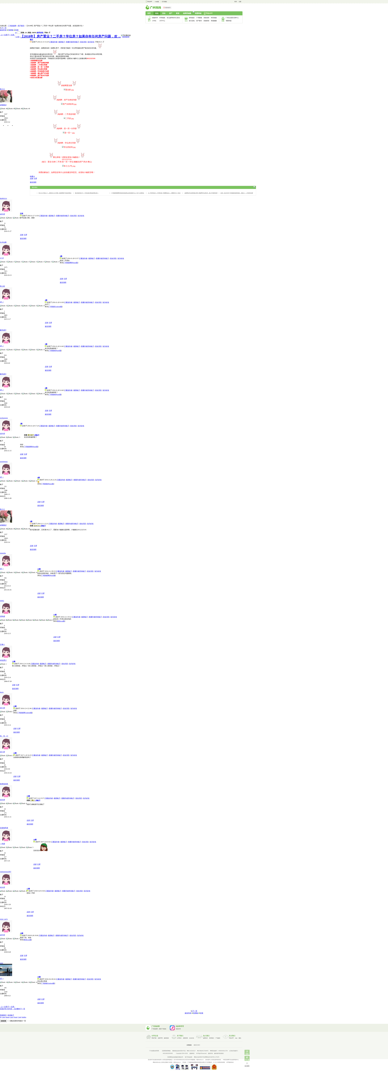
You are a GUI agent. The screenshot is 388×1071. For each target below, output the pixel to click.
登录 (235, 1)
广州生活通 (229, 17)
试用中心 (236, 17)
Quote (15, 1017)
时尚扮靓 (214, 17)
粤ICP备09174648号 (202, 1050)
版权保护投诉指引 (219, 1053)
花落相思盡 (4, 828)
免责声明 (160, 1038)
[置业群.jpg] (69, 90)
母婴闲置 (228, 21)
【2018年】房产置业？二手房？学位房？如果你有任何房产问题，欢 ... (71, 36)
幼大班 (2, 800)
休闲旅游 (192, 17)
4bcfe (2, 692)
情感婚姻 (214, 21)
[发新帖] (10, 30)
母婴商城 (198, 13)
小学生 (154, 21)
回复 (31, 178)
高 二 (2, 302)
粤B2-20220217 (191, 1050)
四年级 (2, 616)
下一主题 (11, 35)
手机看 (247, 1060)
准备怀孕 (155, 17)
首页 (149, 13)
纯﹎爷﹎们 (4, 736)
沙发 (21, 213)
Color (3, 1017)
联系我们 (211, 1038)
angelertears (4, 461)
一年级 (2, 844)
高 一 (2, 477)
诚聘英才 (205, 1038)
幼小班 (2, 708)
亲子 (149, 21)
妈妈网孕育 (180, 1026)
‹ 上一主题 (3, 35)
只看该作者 (53, 42)
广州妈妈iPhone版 (55, 350)
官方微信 (164, 1)
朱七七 (2, 89)
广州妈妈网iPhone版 (71, 263)
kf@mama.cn (199, 1059)
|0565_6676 (4, 919)
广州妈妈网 (12, 26)
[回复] (16, 30)
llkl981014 (3, 198)
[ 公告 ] (17, 37)
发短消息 (83, 42)
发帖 (247, 1054)
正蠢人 (2, 644)
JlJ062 (2, 601)
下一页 (4, 28)
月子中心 (162, 21)
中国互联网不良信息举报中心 (231, 1059)
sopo (1, 963)
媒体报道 (166, 1038)
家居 (177, 13)
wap (236, 1038)
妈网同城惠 (187, 13)
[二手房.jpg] (69, 118)
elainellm (3, 553)
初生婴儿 (3, 660)
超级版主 (3, 105)
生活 (186, 21)
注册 (240, 1)
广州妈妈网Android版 (24, 713)
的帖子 (33, 435)
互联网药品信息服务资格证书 (175, 1057)
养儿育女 (177, 17)
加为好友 (91, 42)
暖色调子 (3, 330)
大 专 (2, 258)
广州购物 (199, 17)
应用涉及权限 (221, 1062)
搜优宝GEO (197, 1045)
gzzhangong (4, 418)
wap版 (157, 1)
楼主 (31, 39)
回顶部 (247, 1066)
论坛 (156, 13)
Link (11, 1017)
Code (19, 1017)
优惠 (222, 21)
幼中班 (2, 214)
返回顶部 (33, 182)
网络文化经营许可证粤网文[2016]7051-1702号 (206, 1057)
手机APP (149, 1)
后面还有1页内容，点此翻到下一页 (12, 1009)
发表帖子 (11, 1015)
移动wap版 (61, 621)
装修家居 (206, 21)
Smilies (24, 1017)
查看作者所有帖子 (72, 42)
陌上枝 (2, 286)
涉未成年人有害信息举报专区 (213, 1059)
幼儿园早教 (170, 17)
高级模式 (3, 1015)
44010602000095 (168, 1053)
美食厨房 (206, 17)
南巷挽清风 (4, 784)
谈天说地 (192, 21)
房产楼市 (199, 21)
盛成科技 (192, 1053)
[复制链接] (125, 37)
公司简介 (179, 1038)
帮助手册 (154, 1038)
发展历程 (185, 1038)
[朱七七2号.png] (68, 166)
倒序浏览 (40, 32)
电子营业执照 (188, 1057)
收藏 (32, 176)
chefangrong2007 (5, 872)
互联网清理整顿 (166, 1050)
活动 (163, 13)
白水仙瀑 (3, 242)
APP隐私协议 (230, 1062)
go (16, 32)
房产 (170, 13)
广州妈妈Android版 (55, 306)
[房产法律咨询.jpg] (68, 104)
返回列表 (3, 30)
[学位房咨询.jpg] (68, 147)
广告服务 (217, 1038)
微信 (240, 1038)
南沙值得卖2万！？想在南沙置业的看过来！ (87, 193)
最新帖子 (62, 42)
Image (7, 1017)
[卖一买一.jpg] (69, 133)
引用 (35, 178)
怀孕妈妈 (162, 17)
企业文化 (191, 1038)
